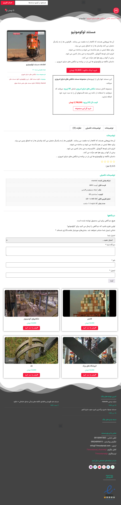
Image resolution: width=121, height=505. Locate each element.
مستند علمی (110, 18)
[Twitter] (95, 467)
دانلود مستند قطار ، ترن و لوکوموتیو (30, 79)
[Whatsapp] (113, 467)
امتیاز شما (111, 236)
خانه (118, 18)
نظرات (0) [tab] (77, 128)
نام (113, 260)
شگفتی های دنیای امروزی (96, 18)
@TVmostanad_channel (97, 449)
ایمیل (112, 271)
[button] (83, 2)
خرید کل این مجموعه (83, 108)
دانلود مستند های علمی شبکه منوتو (25, 83)
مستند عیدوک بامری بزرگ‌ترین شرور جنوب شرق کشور (98, 409)
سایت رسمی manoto (109, 401)
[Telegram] (108, 467)
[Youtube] (99, 467)
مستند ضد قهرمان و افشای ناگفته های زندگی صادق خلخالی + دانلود (36, 401)
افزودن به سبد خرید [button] (89, 328)
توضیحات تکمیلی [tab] (93, 128)
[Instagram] (104, 467)
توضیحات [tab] (109, 128)
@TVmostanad (101, 453)
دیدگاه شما (110, 245)
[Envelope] (91, 467)
